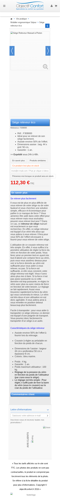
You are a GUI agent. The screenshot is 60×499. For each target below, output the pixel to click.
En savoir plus (18, 160)
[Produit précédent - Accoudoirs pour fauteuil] (47, 26)
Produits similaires (38, 160)
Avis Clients (28, 439)
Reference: (14, 128)
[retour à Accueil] (11, 19)
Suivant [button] (48, 51)
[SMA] (30, 6)
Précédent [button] (12, 51)
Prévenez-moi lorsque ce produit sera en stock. (33, 176)
